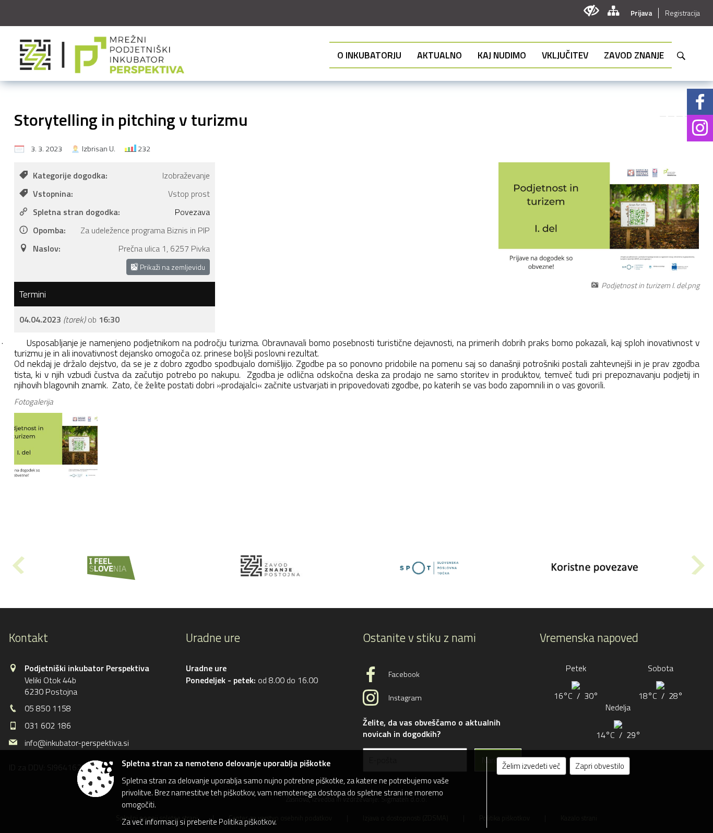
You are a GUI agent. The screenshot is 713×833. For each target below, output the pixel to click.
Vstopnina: (53, 193)
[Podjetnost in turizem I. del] (56, 447)
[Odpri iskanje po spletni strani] (681, 56)
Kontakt (28, 638)
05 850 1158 (48, 708)
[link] (663, 116)
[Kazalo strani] (613, 11)
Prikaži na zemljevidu (171, 266)
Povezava (192, 212)
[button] (17, 565)
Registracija (682, 13)
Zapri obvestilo (599, 766)
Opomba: (49, 230)
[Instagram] (700, 128)
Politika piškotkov (247, 822)
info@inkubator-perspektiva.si (77, 742)
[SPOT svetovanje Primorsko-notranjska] (430, 565)
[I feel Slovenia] (111, 565)
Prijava (641, 13)
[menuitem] (369, 55)
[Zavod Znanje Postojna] (270, 565)
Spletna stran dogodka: (76, 212)
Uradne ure (213, 638)
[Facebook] (700, 102)
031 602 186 (48, 725)
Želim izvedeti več (531, 766)
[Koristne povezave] (590, 565)
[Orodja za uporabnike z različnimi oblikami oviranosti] (591, 11)
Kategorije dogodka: (70, 175)
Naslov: (47, 248)
